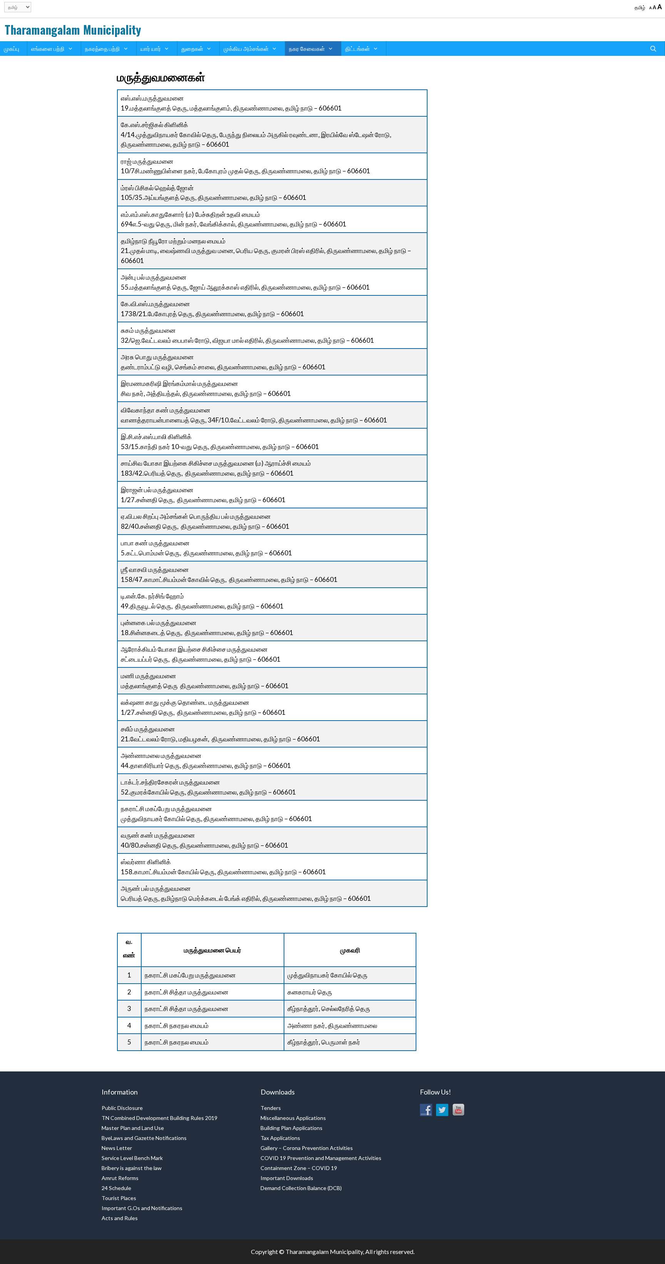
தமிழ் (640, 7)
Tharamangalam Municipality (73, 29)
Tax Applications (280, 1138)
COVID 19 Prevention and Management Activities (321, 1158)
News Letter (117, 1148)
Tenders (271, 1108)
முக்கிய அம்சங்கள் (246, 48)
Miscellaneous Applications (293, 1118)
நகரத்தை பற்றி (102, 48)
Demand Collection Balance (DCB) (301, 1188)
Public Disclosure (122, 1108)
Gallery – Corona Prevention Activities (307, 1148)
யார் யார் (150, 48)
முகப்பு (11, 48)
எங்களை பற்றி (48, 48)
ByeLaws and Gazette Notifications (144, 1138)
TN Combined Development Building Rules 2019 (159, 1118)
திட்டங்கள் (357, 48)
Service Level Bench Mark (132, 1158)
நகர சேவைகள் (307, 48)
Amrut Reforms (120, 1178)
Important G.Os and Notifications (142, 1208)
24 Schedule (116, 1188)
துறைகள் (192, 48)
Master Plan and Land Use (133, 1128)
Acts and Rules (120, 1218)
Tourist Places (119, 1198)
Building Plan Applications (291, 1128)
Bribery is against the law (132, 1168)
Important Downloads (287, 1178)
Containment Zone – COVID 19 (299, 1168)
